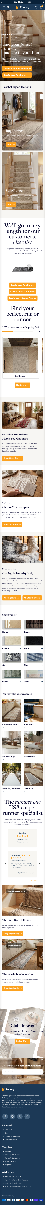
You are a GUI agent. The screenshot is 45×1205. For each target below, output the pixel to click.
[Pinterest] (27, 1116)
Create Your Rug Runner (15, 75)
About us (8, 1130)
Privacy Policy (35, 1077)
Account (8, 1152)
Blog (7, 1133)
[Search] (8, 7)
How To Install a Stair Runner (16, 1180)
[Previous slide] (1, 2)
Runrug (11, 1196)
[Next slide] (43, 2)
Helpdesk (8, 1165)
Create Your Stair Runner (16, 68)
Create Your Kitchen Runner (22, 298)
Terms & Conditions (12, 1158)
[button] (5, 864)
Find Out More (11, 524)
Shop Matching (11, 458)
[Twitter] (20, 1116)
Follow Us (21, 1041)
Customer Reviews (12, 1136)
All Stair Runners (32, 598)
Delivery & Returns (12, 1155)
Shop (9, 144)
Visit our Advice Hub (13, 1177)
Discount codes (11, 1139)
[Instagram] (12, 1116)
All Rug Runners (12, 598)
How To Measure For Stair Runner (18, 1186)
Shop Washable (11, 988)
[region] (22, 864)
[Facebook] (5, 1116)
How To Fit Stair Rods (13, 1183)
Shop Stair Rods (11, 934)
